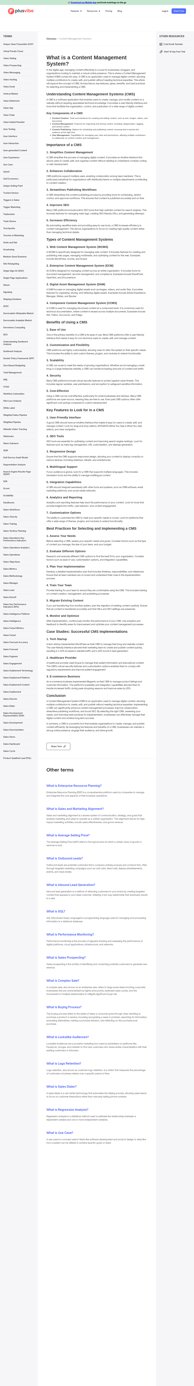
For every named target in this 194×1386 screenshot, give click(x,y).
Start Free (179, 11)
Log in (165, 11)
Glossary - (52, 38)
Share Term (56, 746)
